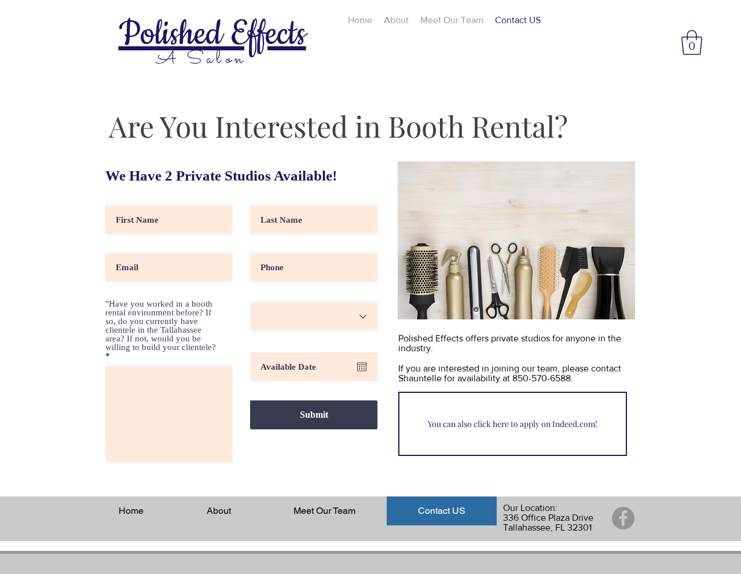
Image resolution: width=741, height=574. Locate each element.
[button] (691, 42)
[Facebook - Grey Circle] (623, 518)
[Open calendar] (361, 366)
